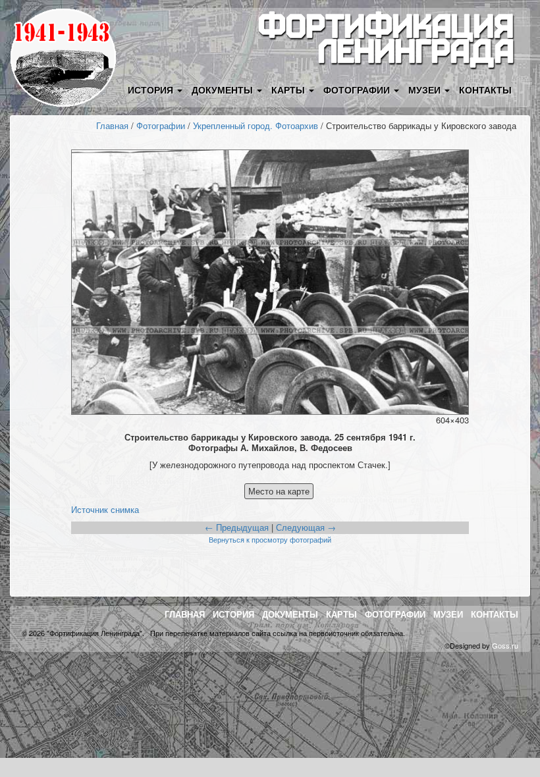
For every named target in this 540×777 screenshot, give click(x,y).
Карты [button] (289, 89)
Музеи (448, 614)
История (233, 614)
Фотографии (160, 125)
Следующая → (306, 527)
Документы (290, 614)
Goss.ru (505, 645)
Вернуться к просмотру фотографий (270, 539)
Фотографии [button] (357, 89)
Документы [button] (224, 89)
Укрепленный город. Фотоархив (255, 125)
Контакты (485, 89)
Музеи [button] (425, 89)
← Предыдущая (237, 527)
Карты (341, 614)
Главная (112, 125)
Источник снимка (105, 509)
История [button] (152, 89)
